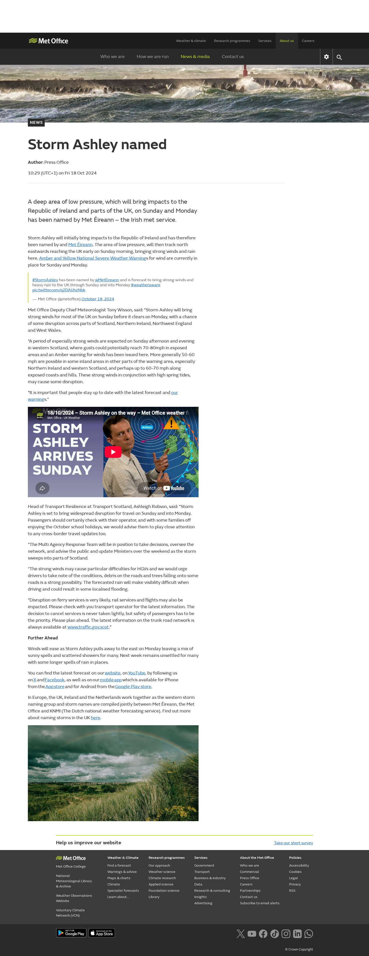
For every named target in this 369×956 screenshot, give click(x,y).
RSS (292, 890)
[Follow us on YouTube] (252, 933)
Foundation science (164, 890)
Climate (113, 884)
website (112, 673)
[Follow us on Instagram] (285, 933)
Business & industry (210, 878)
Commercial (249, 872)
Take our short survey (293, 843)
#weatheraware (145, 285)
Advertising (203, 903)
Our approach (159, 865)
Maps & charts (119, 878)
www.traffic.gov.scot (88, 627)
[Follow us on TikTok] (274, 933)
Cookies (295, 872)
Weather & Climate (123, 858)
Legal (293, 878)
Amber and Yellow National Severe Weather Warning (92, 258)
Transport (202, 872)
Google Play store (133, 687)
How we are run (153, 57)
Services (265, 41)
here (95, 718)
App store (55, 687)
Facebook (55, 680)
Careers (308, 41)
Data (198, 884)
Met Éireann (80, 245)
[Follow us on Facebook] (263, 933)
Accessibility (299, 865)
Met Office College (71, 866)
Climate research (162, 878)
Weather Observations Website (74, 898)
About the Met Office (257, 858)
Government (204, 865)
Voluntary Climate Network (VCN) (70, 913)
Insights (200, 897)
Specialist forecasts (123, 890)
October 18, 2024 (98, 299)
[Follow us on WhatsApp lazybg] (308, 933)
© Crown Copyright (299, 949)
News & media (195, 57)
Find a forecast (119, 865)
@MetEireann (107, 280)
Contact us (233, 57)
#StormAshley (45, 280)
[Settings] (326, 57)
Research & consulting (212, 890)
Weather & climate (191, 41)
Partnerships (250, 890)
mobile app (111, 680)
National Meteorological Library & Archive (74, 881)
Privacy (295, 884)
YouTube (136, 673)
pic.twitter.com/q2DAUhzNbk (58, 290)
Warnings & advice (122, 872)
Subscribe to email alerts (260, 903)
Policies (295, 858)
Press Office (249, 878)
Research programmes (232, 41)
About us (287, 41)
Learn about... (118, 897)
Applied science (161, 884)
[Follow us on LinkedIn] (297, 933)
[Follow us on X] (240, 933)
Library (154, 897)
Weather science (162, 872)
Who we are (112, 57)
